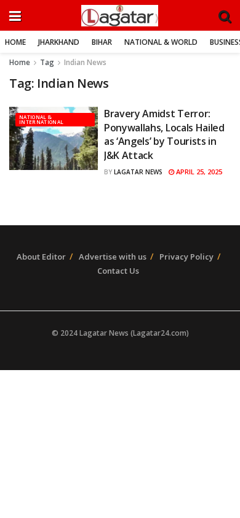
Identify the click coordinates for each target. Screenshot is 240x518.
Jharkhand (58, 42)
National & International (41, 119)
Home (15, 42)
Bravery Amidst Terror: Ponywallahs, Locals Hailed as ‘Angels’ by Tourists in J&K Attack (164, 134)
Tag (47, 62)
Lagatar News (138, 172)
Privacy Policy (186, 256)
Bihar (102, 42)
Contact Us (118, 270)
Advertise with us (112, 256)
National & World (161, 42)
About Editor (41, 256)
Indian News (85, 62)
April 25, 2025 (198, 171)
